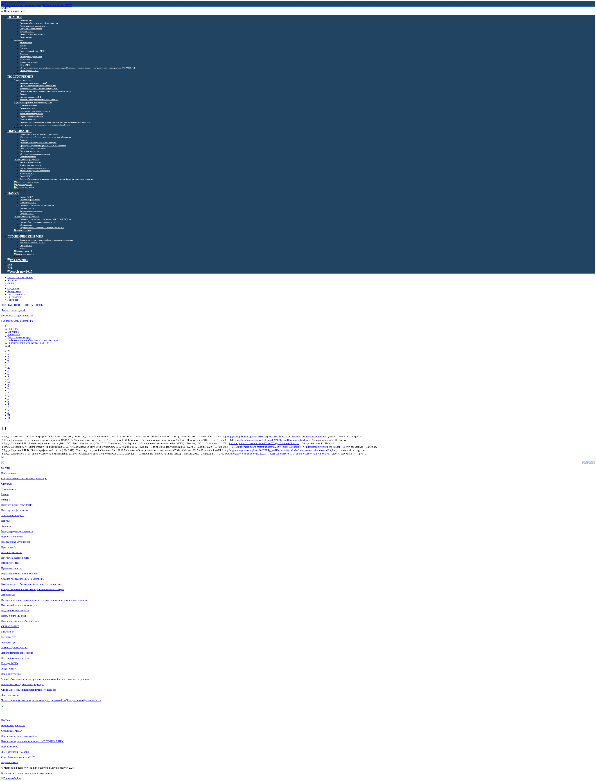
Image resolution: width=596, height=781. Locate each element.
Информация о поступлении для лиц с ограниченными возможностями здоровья (44, 600)
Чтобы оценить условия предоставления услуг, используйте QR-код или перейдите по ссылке (51, 700)
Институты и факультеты (14, 510)
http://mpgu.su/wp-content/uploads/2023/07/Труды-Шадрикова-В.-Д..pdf (273, 440)
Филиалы (6, 526)
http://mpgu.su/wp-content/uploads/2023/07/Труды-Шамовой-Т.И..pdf (264, 443)
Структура (13, 331)
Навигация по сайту (14, 11)
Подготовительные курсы (15, 610)
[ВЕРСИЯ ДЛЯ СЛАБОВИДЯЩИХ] (17, 260)
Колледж (12, 280)
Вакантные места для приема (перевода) (22, 684)
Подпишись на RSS (14, 2)
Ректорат (6, 499)
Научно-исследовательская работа (19, 736)
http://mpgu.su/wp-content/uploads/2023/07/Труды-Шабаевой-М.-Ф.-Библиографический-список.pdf (274, 436)
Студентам (13, 288)
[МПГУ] (6, 8)
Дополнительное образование (17, 652)
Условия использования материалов (33, 773)
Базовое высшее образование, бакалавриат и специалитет (31, 584)
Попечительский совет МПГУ (17, 505)
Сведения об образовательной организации (24, 478)
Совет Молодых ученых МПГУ (18, 757)
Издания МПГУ (9, 762)
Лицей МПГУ (8, 668)
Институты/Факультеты (20, 277)
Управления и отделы (12, 515)
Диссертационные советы (15, 752)
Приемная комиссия (12, 568)
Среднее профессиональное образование (22, 579)
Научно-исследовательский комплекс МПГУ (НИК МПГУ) (32, 741)
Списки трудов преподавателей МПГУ (28, 343)
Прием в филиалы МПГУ (14, 615)
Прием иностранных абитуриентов (20, 621)
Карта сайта (7, 773)
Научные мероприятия (13, 725)
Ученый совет (8, 489)
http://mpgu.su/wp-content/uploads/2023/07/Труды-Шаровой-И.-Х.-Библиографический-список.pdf (289, 446)
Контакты (12, 299)
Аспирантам (14, 291)
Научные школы (9, 746)
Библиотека (13, 334)
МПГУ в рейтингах (11, 552)
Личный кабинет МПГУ (59, 5)
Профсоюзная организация (15, 542)
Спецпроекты (14, 297)
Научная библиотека (12, 536)
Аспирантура (8, 594)
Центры (5, 520)
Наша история (8, 473)
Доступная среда (10, 695)
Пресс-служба (8, 547)
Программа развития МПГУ (16, 557)
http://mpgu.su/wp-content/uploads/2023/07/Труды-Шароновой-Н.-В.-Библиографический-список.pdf (277, 450)
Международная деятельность (17, 531)
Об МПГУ (12, 329)
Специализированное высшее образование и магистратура (32, 589)
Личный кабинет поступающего (23, 5)
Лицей (10, 283)
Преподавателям (16, 294)
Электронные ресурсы (19, 337)
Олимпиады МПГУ (11, 730)
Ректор (5, 494)
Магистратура (8, 637)
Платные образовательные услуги (19, 605)
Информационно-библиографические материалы (33, 340)
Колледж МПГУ (9, 663)
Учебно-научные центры (14, 647)
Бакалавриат (7, 631)
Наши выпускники (11, 674)
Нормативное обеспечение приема (19, 573)
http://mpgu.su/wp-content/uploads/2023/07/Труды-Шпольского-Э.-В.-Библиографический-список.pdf (277, 453)
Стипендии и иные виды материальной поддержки (28, 689)
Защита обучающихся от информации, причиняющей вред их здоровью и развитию (45, 679)
